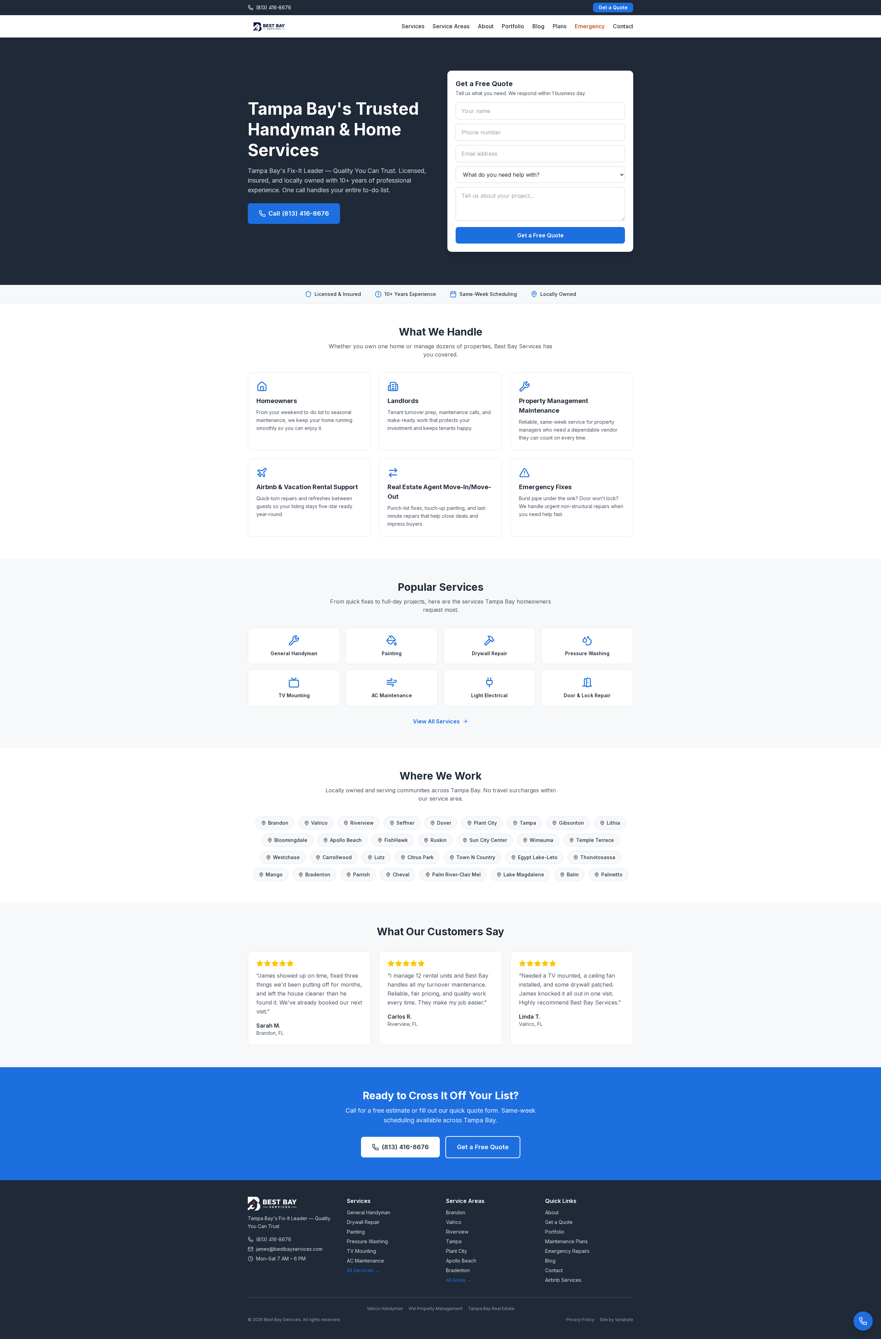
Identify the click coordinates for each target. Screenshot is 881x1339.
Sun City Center (488, 840)
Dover (444, 823)
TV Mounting (361, 1251)
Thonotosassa (597, 857)
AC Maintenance (365, 1261)
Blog (538, 26)
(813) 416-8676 (405, 1147)
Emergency (590, 26)
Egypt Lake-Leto (538, 857)
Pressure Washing (367, 1241)
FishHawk (396, 840)
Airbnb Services (563, 1280)
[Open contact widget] (863, 1321)
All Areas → (459, 1280)
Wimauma (541, 840)
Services (413, 26)
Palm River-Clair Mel (456, 874)
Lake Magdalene (523, 874)
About (485, 26)
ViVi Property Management (435, 1308)
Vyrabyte (624, 1319)
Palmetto (612, 874)
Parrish (361, 874)
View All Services (436, 721)
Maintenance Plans (566, 1241)
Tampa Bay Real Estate (491, 1308)
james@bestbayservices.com (289, 1249)
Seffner (405, 823)
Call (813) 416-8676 (298, 213)
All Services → (363, 1270)
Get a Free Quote (540, 235)
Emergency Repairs (567, 1251)
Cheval (401, 874)
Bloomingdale (290, 840)
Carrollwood (337, 857)
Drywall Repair (363, 1222)
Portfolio (513, 26)
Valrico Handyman (385, 1308)
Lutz (379, 857)
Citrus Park (420, 857)
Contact (623, 26)
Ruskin (439, 840)
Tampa (528, 823)
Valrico (319, 823)
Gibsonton (571, 823)
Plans (559, 26)
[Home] (268, 26)
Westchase (286, 857)
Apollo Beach (346, 840)
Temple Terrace (595, 840)
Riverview (362, 823)
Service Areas (451, 26)
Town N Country (475, 857)
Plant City (485, 823)
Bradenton (317, 874)
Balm (573, 874)
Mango (274, 874)
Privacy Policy (580, 1319)
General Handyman (368, 1212)
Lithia (613, 823)
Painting (356, 1232)
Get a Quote (613, 7)
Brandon (278, 823)
